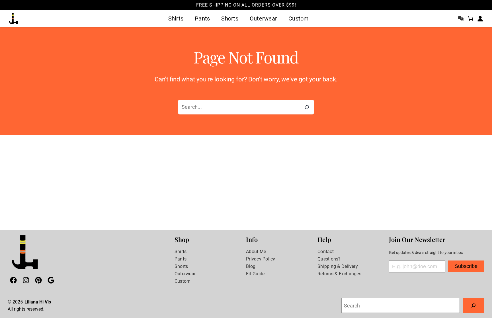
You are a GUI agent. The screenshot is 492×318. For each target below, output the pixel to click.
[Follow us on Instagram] (26, 281)
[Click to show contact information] (461, 17)
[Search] (307, 107)
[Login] (480, 18)
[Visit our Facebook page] (13, 281)
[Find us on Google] (51, 281)
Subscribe (466, 266)
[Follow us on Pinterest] (38, 281)
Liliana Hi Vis (37, 302)
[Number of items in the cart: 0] (470, 18)
